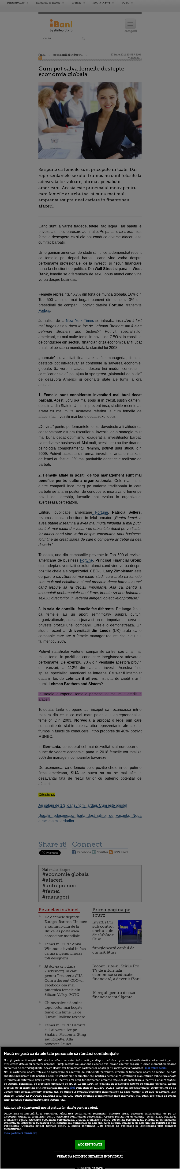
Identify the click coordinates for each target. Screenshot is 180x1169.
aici (72, 1087)
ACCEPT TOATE (90, 1144)
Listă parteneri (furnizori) (20, 1133)
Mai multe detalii (156, 1068)
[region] (90, 1108)
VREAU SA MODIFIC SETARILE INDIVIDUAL (90, 1156)
